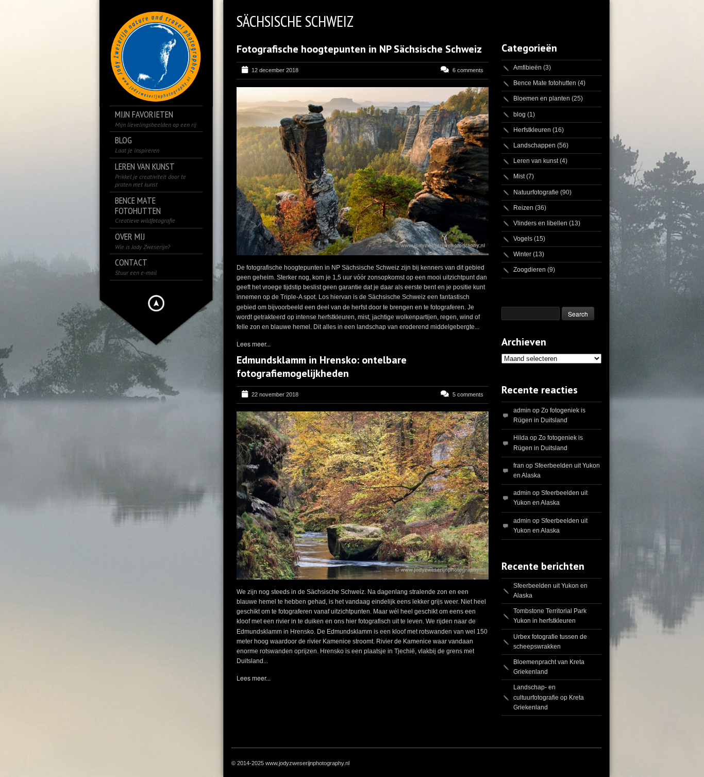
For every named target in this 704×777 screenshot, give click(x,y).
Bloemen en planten (541, 98)
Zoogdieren (529, 269)
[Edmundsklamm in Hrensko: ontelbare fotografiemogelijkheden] (363, 495)
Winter (522, 254)
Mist (519, 176)
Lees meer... (254, 343)
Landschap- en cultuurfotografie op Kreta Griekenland (548, 697)
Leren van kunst (535, 160)
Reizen (523, 207)
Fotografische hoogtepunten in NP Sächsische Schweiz (359, 49)
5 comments (467, 394)
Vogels (522, 238)
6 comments (467, 70)
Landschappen (534, 145)
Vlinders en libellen (540, 223)
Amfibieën (527, 67)
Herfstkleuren (532, 130)
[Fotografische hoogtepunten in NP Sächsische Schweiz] (363, 171)
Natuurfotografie (536, 192)
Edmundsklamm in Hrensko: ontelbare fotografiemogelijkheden (322, 366)
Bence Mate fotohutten (544, 83)
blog (519, 114)
